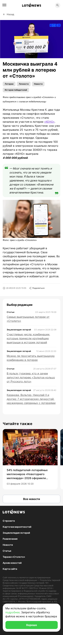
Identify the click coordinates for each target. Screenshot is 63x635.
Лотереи (9, 84)
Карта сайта (10, 568)
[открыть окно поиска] (57, 5)
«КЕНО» (49, 121)
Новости (38, 84)
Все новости (31, 499)
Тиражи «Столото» (14, 556)
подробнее (12, 612)
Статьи (7, 550)
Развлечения (10, 538)
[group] (30, 459)
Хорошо (31, 625)
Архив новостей (12, 562)
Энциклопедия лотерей (16, 532)
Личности (24, 84)
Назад (10, 14)
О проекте (9, 520)
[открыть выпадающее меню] (4, 5)
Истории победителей (16, 90)
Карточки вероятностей (17, 526)
